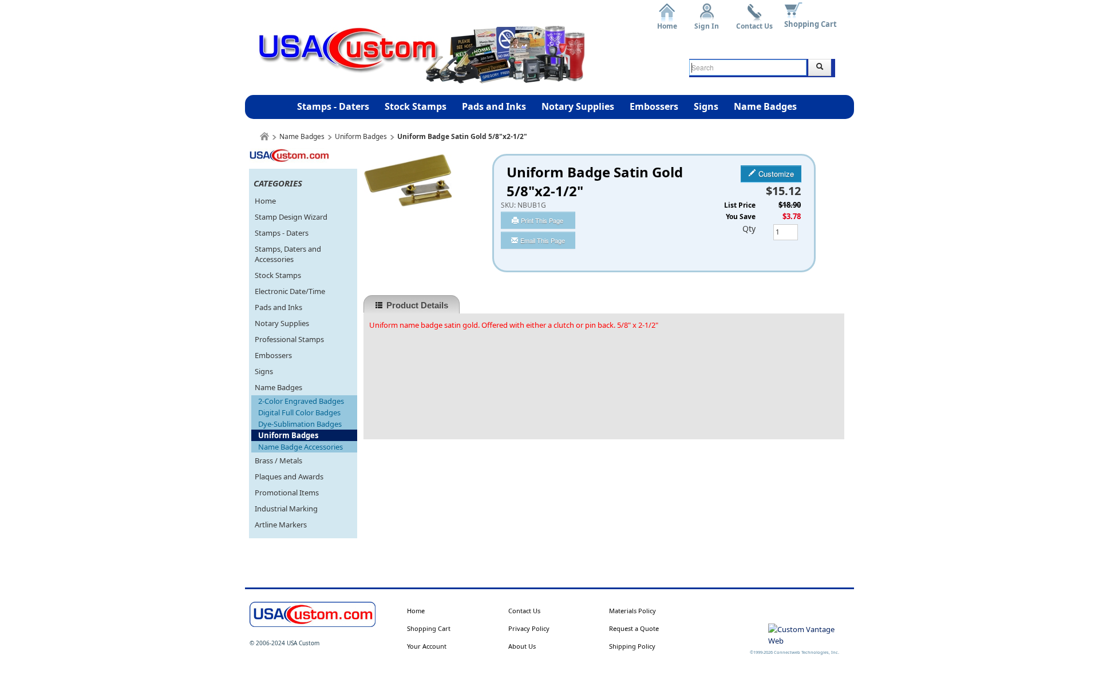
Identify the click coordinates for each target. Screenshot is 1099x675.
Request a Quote (634, 628)
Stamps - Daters (333, 106)
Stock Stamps (415, 106)
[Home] (264, 136)
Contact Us (754, 22)
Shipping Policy (632, 646)
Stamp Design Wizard (291, 217)
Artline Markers (281, 524)
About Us (522, 646)
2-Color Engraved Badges (301, 401)
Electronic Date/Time (290, 291)
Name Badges (765, 106)
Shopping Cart (810, 24)
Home (667, 22)
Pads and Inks (494, 106)
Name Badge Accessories (300, 447)
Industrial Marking (286, 508)
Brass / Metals (278, 460)
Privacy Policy (529, 628)
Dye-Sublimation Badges (300, 424)
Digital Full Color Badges (299, 412)
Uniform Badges (361, 136)
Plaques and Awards (289, 476)
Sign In (706, 22)
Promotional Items (287, 492)
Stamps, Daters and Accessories (288, 254)
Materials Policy (632, 610)
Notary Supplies (577, 106)
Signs (706, 106)
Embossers (654, 106)
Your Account (426, 646)
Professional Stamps (289, 339)
